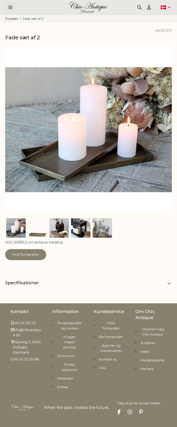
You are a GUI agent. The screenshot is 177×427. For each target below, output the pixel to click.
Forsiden (11, 19)
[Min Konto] (149, 7)
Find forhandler (25, 255)
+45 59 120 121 (24, 323)
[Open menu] (10, 7)
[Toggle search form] (139, 7)
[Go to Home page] (88, 7)
